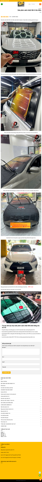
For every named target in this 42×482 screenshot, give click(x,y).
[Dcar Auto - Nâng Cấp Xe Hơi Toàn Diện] (21, 4)
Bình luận (4, 347)
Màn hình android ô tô (5, 406)
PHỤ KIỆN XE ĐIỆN (4, 415)
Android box (3, 385)
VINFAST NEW (3, 426)
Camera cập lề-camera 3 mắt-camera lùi (8, 394)
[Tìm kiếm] (40, 4)
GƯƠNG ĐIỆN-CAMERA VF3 (6, 404)
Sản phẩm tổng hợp (4, 417)
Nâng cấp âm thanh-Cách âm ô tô (7, 409)
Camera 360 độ (4, 392)
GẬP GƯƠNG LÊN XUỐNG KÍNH (7, 402)
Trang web (4, 367)
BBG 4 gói (30, 286)
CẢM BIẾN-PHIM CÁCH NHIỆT (7, 389)
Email (3, 362)
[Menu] (2, 4)
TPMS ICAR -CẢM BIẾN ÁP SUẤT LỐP (8, 424)
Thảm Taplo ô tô (4, 421)
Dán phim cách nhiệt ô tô (5, 398)
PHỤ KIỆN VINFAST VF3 (5, 413)
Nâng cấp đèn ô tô (4, 411)
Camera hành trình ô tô (5, 396)
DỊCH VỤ (40, 8)
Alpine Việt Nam (4, 381)
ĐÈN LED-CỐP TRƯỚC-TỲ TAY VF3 (7, 400)
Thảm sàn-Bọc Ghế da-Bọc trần (7, 419)
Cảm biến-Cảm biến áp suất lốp (7, 387)
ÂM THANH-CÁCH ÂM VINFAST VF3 (8, 383)
